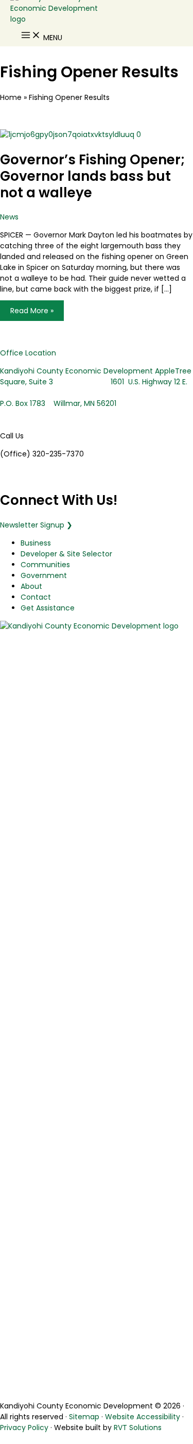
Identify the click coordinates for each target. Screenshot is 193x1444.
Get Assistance (48, 608)
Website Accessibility (142, 1417)
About (31, 586)
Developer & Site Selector (66, 554)
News (9, 217)
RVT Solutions (138, 1427)
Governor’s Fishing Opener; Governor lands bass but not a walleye (92, 176)
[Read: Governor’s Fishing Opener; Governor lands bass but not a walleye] (70, 134)
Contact (36, 597)
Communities (45, 564)
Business (36, 543)
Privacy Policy (24, 1427)
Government (44, 575)
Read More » (32, 312)
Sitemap (84, 1417)
